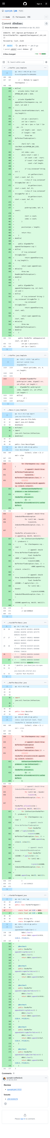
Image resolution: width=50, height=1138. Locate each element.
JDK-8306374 (12, 1099)
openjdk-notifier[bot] (14, 1078)
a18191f (13, 49)
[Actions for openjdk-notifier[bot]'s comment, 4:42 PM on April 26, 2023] (46, 1077)
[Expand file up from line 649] (7, 450)
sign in (22, 1119)
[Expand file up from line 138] (7, 927)
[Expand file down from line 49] (7, 447)
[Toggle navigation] (3, 3)
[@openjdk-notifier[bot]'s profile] (4, 1078)
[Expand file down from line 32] (6, 676)
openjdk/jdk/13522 (14, 1089)
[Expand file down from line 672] (7, 616)
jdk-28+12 (23, 46)
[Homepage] (25, 4)
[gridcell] (25, 73)
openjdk (9, 11)
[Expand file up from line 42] (7, 686)
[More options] (45, 68)
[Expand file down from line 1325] (8, 403)
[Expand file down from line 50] (7, 717)
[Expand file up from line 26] (6, 626)
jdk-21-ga (34, 46)
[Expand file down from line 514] (7, 349)
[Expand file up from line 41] (7, 415)
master (9, 45)
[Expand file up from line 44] (7, 899)
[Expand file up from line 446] (7, 73)
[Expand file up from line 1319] (8, 362)
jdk (15, 11)
